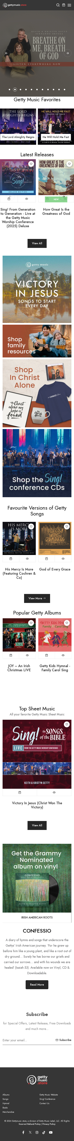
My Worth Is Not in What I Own (54, 571)
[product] (18, 177)
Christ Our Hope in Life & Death (55, 668)
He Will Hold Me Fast (18, 137)
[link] (18, 127)
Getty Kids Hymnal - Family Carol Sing (19, 668)
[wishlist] (31, 164)
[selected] (9, 198)
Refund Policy (34, 1124)
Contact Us (44, 1103)
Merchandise (8, 1112)
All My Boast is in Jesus (37, 803)
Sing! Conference (47, 1099)
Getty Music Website (49, 1095)
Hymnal (6, 1103)
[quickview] (27, 198)
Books (5, 1108)
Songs (5, 1099)
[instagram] (37, 1132)
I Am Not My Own (56, 137)
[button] (69, 5)
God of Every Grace (19, 569)
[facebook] (23, 1132)
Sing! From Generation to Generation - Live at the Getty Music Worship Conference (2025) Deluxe (17, 218)
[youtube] (50, 1132)
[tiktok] (43, 1132)
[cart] (63, 5)
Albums (6, 1095)
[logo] (15, 5)
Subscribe (65, 1040)
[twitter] (30, 1131)
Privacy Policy (49, 1124)
